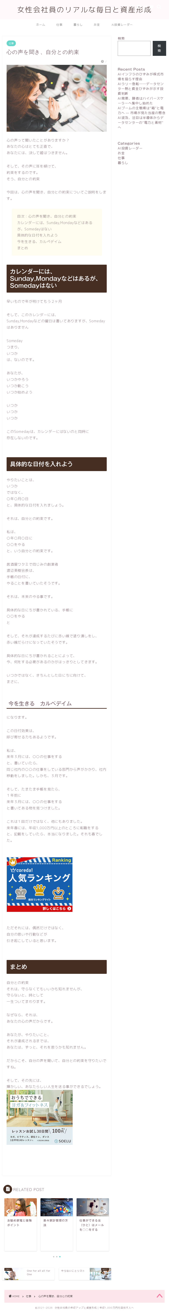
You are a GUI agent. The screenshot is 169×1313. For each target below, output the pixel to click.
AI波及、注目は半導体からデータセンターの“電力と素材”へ (141, 122)
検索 (121, 38)
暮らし (78, 24)
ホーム (40, 24)
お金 (97, 24)
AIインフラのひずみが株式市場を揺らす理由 (141, 76)
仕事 (59, 24)
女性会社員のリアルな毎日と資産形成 (84, 9)
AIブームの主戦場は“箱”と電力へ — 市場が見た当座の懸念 (141, 110)
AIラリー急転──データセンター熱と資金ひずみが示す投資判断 (141, 89)
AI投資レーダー (122, 24)
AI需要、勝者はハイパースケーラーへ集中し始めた (141, 101)
